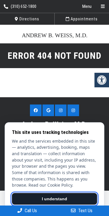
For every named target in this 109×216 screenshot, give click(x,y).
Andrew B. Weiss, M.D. (54, 35)
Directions (28, 19)
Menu (87, 6)
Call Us (30, 210)
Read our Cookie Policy (50, 185)
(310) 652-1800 (23, 6)
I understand (54, 198)
